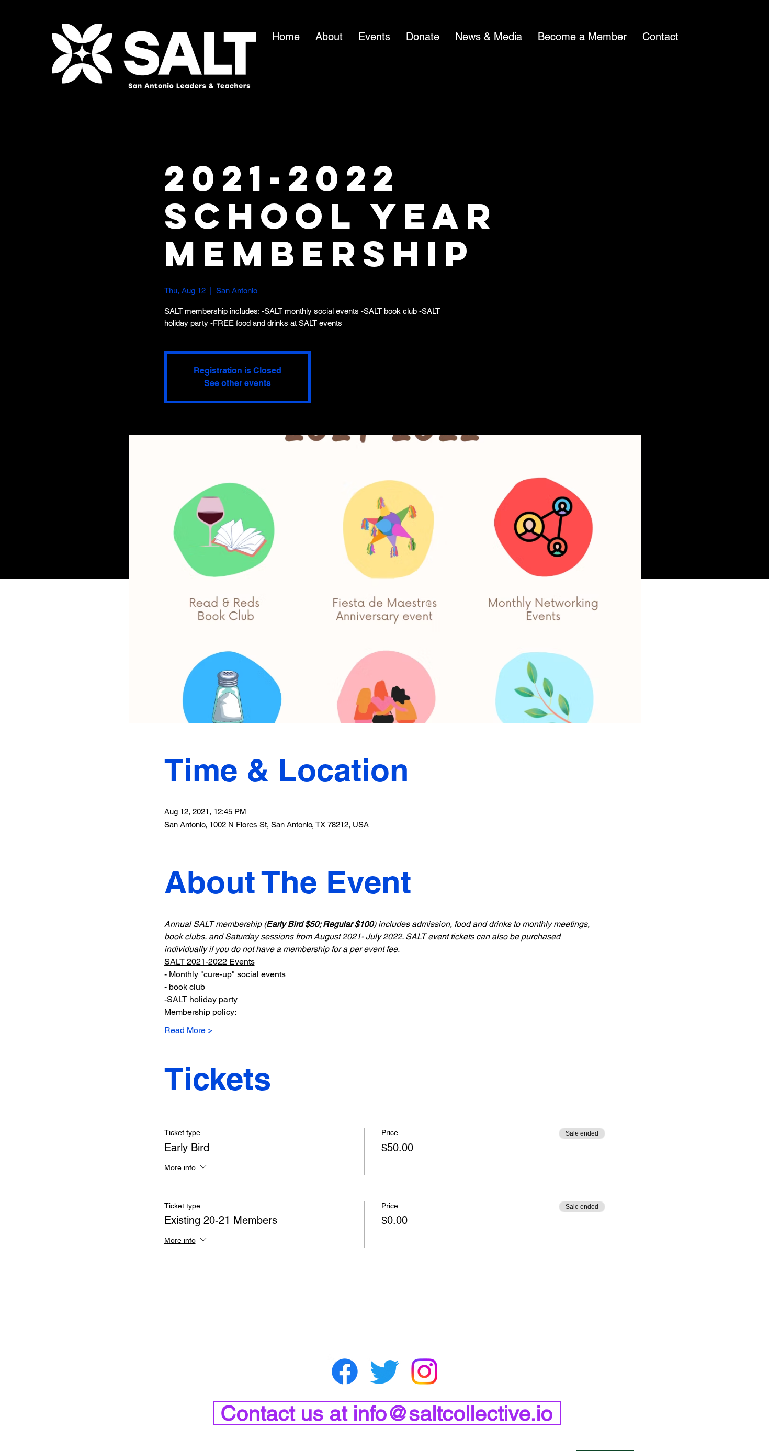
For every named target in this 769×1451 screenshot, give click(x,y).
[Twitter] (384, 1371)
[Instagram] (424, 1371)
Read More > (188, 1030)
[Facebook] (344, 1371)
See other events (237, 383)
